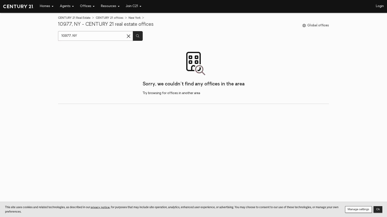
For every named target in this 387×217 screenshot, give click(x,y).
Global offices (318, 25)
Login (380, 6)
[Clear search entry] (128, 36)
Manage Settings (358, 209)
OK (378, 209)
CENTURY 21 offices (109, 17)
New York (134, 17)
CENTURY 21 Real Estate (74, 17)
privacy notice (100, 207)
